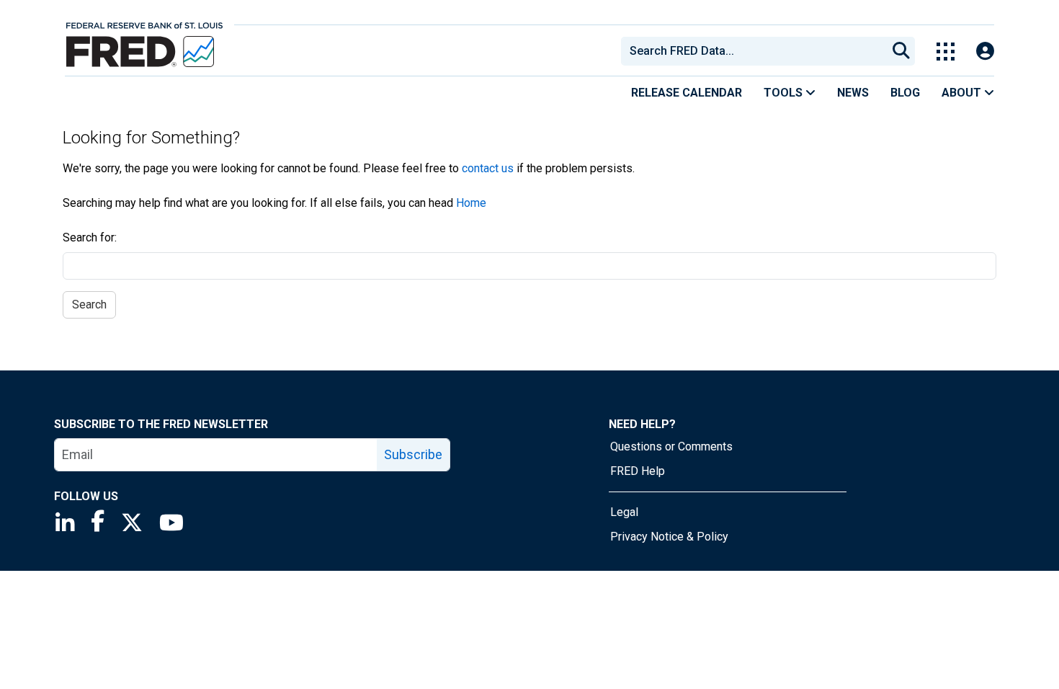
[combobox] (752, 51)
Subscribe (413, 454)
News (853, 92)
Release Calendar (686, 92)
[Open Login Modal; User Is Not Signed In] (985, 52)
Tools (784, 92)
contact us (488, 168)
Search (89, 304)
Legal (624, 512)
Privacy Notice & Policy (669, 536)
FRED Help (637, 471)
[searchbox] (756, 51)
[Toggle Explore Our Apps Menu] (946, 52)
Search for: (90, 237)
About (963, 92)
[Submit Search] (901, 51)
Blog (905, 92)
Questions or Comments (671, 446)
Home (471, 203)
